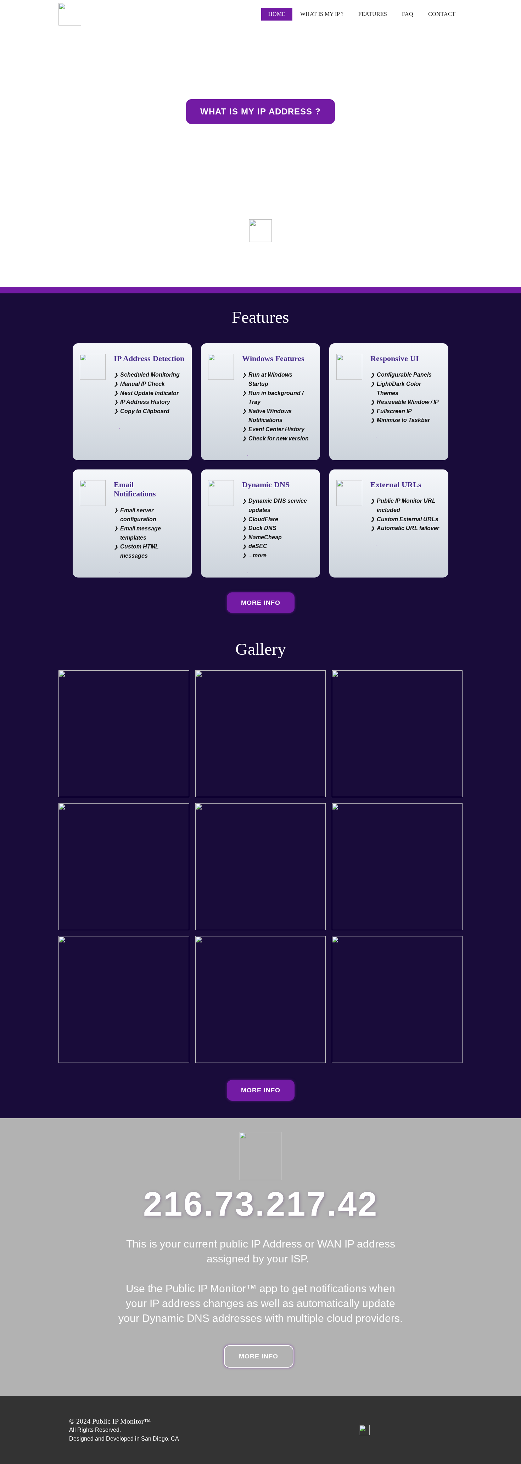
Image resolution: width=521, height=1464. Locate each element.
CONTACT (441, 14)
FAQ (407, 14)
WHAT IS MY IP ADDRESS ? (260, 111)
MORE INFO (260, 602)
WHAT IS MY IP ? (321, 14)
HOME (276, 14)
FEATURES (372, 14)
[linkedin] (364, 1430)
